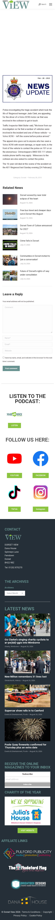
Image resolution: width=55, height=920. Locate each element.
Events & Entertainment (13, 714)
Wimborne (15, 646)
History (18, 680)
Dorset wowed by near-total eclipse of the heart (33, 197)
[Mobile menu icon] (50, 4)
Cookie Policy (35, 915)
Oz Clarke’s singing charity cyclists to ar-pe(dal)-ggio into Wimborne (27, 641)
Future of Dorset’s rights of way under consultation (34, 273)
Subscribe (27, 774)
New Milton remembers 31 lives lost (26, 676)
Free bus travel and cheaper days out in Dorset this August (35, 212)
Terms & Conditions (31, 912)
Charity (7, 646)
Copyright (47, 912)
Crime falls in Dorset (29, 240)
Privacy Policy (20, 915)
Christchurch (9, 680)
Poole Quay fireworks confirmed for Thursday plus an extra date (25, 746)
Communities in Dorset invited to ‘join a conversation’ (35, 257)
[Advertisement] (27, 37)
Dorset (23, 177)
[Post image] (10, 199)
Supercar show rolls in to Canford (24, 710)
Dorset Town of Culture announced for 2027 (36, 227)
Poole (25, 714)
